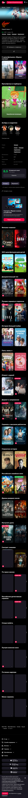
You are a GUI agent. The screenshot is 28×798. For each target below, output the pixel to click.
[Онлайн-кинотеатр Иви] (4, 2)
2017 (5, 32)
